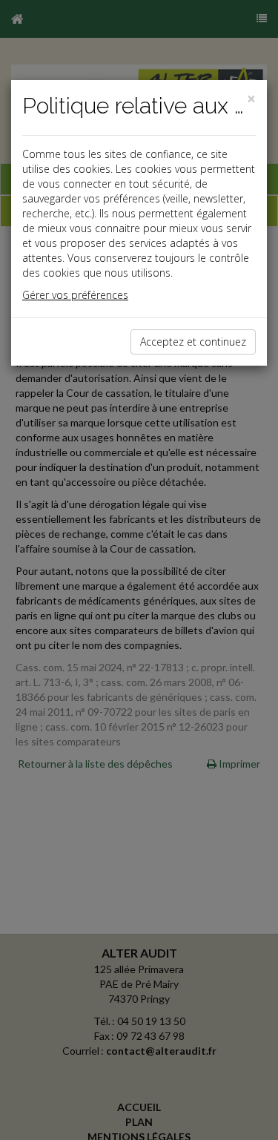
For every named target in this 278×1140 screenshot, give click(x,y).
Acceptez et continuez (193, 342)
